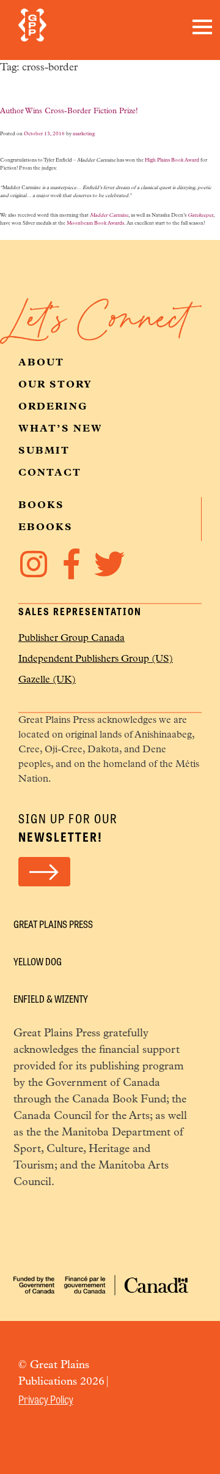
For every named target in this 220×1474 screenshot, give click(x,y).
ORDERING (53, 407)
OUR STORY (55, 385)
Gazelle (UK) (47, 680)
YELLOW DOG (37, 961)
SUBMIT (44, 451)
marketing (84, 134)
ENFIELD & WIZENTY (50, 999)
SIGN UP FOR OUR (68, 827)
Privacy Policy (45, 1399)
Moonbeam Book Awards (95, 223)
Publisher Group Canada (71, 638)
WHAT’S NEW (60, 429)
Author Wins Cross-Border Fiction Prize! (69, 111)
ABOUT (41, 363)
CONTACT (49, 473)
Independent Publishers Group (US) (95, 659)
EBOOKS (45, 528)
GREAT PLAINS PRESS (53, 924)
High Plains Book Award (172, 160)
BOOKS (41, 506)
